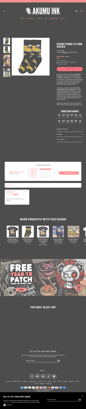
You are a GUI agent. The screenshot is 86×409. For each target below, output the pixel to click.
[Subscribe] (79, 399)
